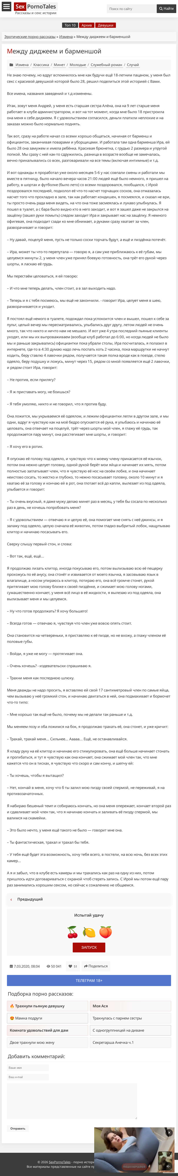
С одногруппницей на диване (118, 1030)
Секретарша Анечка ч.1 (113, 1042)
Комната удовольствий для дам (39, 1030)
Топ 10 (70, 25)
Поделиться (98, 966)
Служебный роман (106, 64)
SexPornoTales (60, 1162)
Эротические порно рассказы (30, 36)
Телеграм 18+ (89, 980)
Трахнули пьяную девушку (39, 1005)
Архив (87, 25)
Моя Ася (100, 1005)
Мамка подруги (28, 1018)
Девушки (105, 25)
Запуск (89, 947)
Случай (133, 64)
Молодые (78, 64)
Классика (41, 64)
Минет (59, 64)
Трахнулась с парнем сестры (117, 1018)
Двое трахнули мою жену (32, 1042)
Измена (66, 36)
